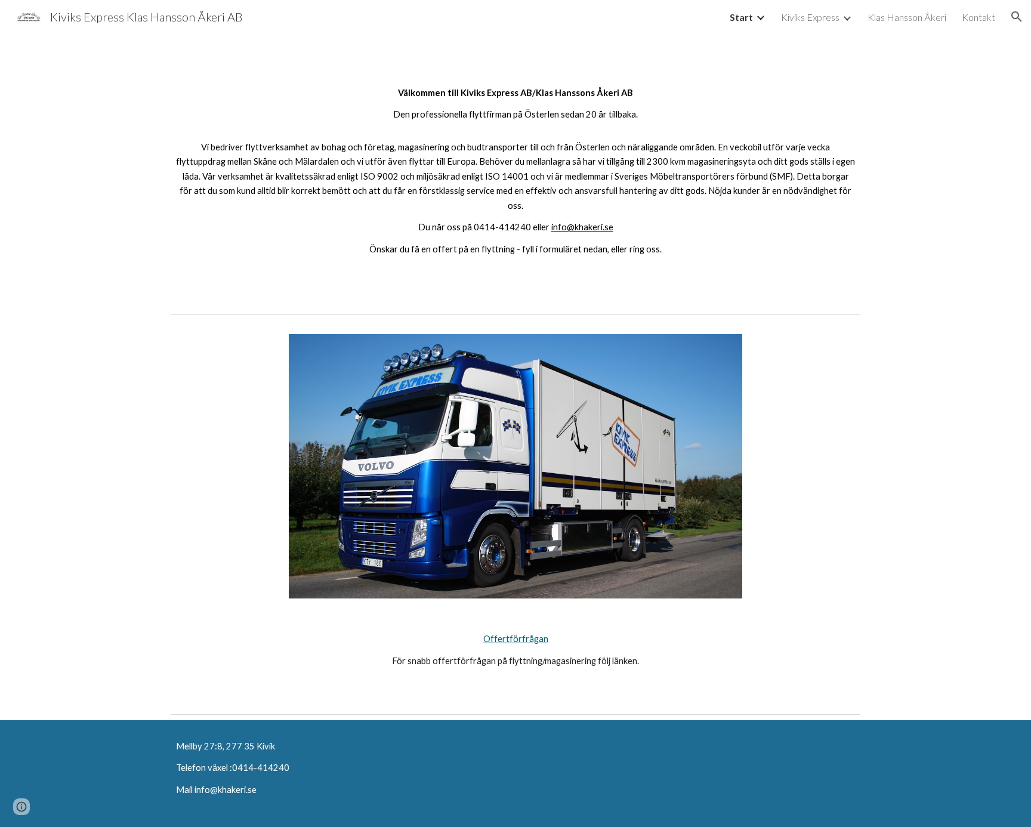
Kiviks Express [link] (810, 17)
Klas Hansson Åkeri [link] (907, 17)
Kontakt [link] (978, 17)
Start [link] (741, 17)
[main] (515, 171)
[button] (1016, 16)
